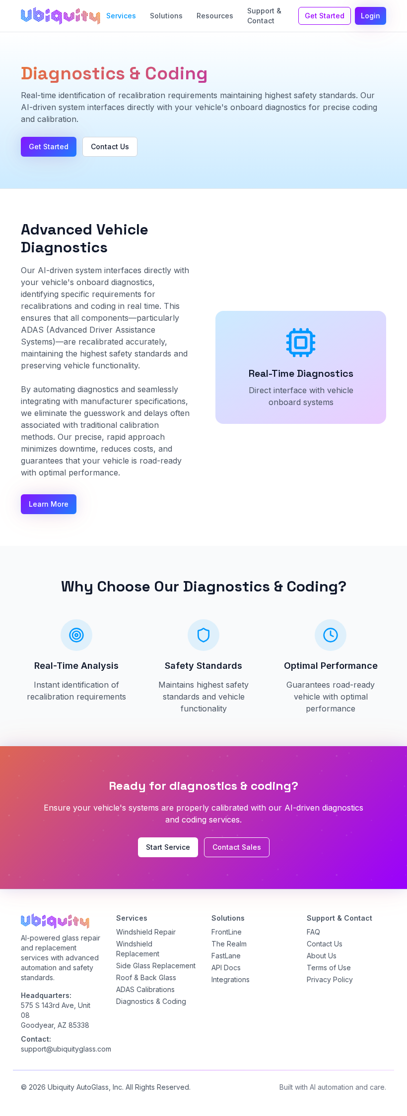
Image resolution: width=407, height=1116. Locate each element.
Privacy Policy (330, 979)
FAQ (313, 932)
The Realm (229, 944)
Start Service (168, 847)
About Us (322, 955)
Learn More (48, 504)
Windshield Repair (146, 932)
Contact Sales (236, 847)
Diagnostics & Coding (151, 1001)
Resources (215, 15)
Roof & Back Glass (146, 977)
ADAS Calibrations (145, 989)
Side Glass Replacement (156, 965)
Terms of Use (329, 967)
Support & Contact (264, 15)
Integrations (230, 979)
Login (370, 15)
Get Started (324, 15)
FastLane (226, 955)
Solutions (166, 15)
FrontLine (226, 932)
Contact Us (110, 146)
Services (121, 15)
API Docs (226, 967)
